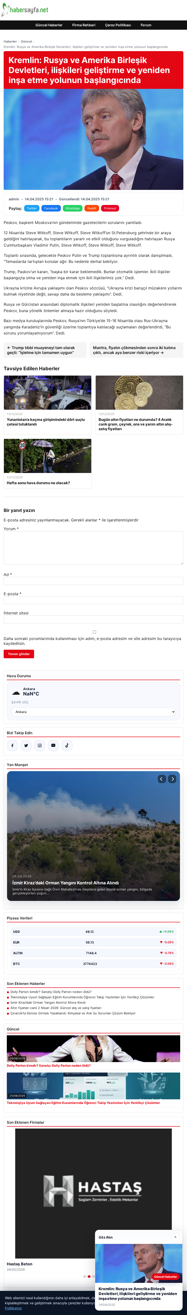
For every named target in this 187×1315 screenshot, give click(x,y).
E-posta (12, 593)
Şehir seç (20, 702)
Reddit (91, 208)
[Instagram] (39, 745)
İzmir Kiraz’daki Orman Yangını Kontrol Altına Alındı (47, 1002)
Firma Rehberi (83, 25)
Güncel (26, 41)
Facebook (51, 208)
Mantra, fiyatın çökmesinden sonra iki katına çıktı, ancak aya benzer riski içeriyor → (134, 350)
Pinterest (110, 208)
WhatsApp (73, 208)
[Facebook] (12, 745)
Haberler (10, 41)
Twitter (32, 208)
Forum (146, 25)
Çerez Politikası (118, 25)
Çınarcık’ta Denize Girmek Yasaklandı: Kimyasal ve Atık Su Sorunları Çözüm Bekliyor (73, 1013)
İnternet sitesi (16, 613)
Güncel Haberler (49, 25)
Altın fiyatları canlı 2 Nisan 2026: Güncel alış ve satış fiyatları (55, 1008)
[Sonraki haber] (172, 779)
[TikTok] (67, 745)
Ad (8, 574)
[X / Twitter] (26, 745)
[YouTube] (53, 745)
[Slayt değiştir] (84, 1276)
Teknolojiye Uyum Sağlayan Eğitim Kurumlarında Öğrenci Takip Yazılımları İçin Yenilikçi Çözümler (82, 997)
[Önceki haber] (162, 779)
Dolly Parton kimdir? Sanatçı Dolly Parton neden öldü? (51, 992)
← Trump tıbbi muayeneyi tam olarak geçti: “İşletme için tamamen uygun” (41, 350)
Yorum (11, 528)
